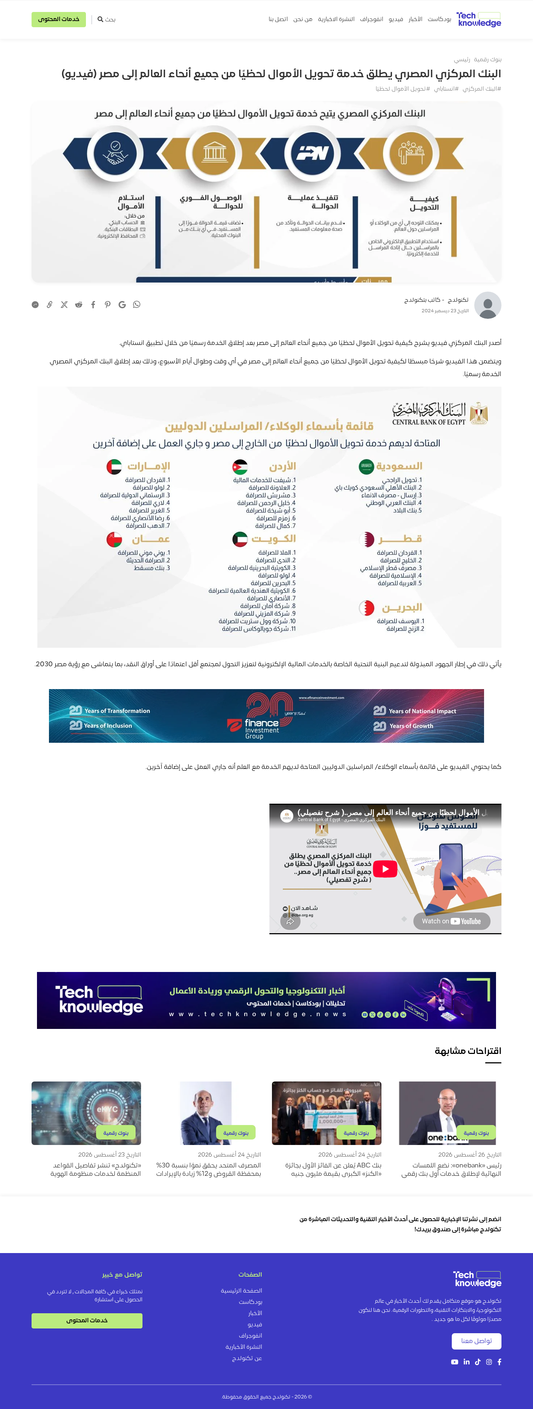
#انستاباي (446, 89)
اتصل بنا (278, 19)
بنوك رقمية (487, 60)
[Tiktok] (478, 1362)
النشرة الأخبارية (244, 1347)
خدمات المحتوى (58, 19)
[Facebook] (93, 304)
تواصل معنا (476, 1341)
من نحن (303, 19)
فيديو (396, 19)
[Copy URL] (49, 304)
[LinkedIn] (467, 1362)
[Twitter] (64, 304)
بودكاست (439, 19)
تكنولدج (458, 300)
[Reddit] (78, 304)
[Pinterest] (107, 304)
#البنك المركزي (482, 89)
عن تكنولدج (247, 1358)
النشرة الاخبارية (336, 19)
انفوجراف (371, 19)
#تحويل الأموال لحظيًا (403, 89)
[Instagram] (489, 1362)
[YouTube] (454, 1362)
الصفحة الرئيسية (241, 1291)
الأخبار (415, 19)
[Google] (122, 304)
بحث (110, 20)
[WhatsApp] (136, 305)
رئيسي (462, 60)
